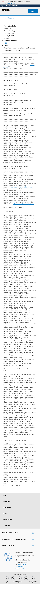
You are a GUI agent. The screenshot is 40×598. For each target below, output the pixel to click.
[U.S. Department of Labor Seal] (8, 556)
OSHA (6, 10)
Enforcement (7, 508)
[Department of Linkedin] (33, 578)
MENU (33, 11)
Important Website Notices (17, 582)
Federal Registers (9, 18)
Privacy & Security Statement (32, 582)
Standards (6, 502)
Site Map (7, 582)
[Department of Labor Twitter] (13, 578)
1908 (5, 43)
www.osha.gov (19, 568)
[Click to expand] (20, 2)
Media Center (7, 520)
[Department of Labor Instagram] (20, 578)
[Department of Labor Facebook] (7, 578)
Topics (5, 514)
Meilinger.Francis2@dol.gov (21, 187)
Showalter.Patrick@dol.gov (23, 204)
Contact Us (6, 526)
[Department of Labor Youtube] (26, 578)
